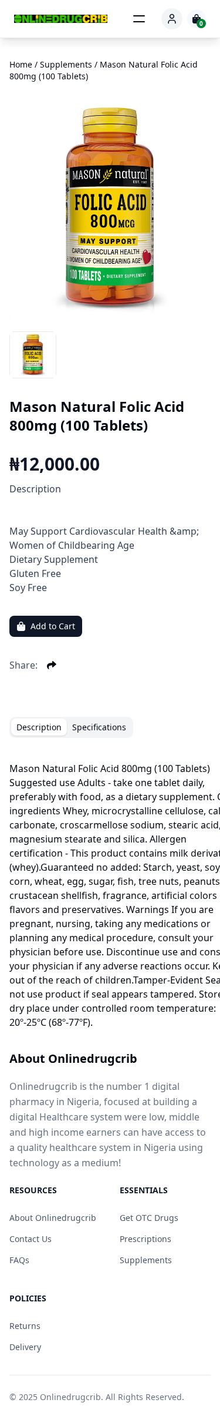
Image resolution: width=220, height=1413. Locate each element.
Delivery (25, 1346)
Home (20, 64)
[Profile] (171, 18)
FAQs (19, 1260)
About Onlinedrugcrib (52, 1217)
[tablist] (71, 727)
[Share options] (51, 665)
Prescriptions (145, 1238)
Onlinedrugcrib (70, 1396)
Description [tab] (39, 727)
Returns (24, 1325)
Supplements (146, 1260)
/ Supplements (63, 64)
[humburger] (139, 18)
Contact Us (30, 1238)
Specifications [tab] (99, 727)
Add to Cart (53, 626)
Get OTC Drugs (149, 1217)
